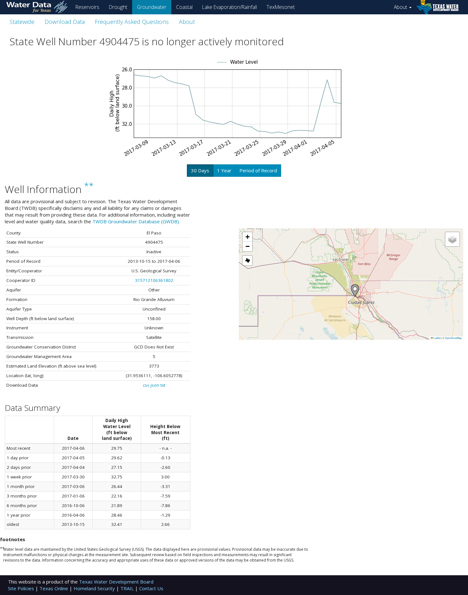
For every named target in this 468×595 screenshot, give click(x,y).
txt (162, 385)
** (89, 186)
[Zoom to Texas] (247, 260)
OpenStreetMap (453, 338)
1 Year (224, 170)
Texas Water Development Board (116, 581)
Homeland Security (95, 588)
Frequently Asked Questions (132, 21)
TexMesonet (280, 7)
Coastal (184, 7)
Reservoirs (87, 7)
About (401, 7)
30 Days (200, 170)
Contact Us (151, 588)
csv (146, 385)
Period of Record (258, 170)
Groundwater (152, 7)
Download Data (65, 21)
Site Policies (21, 588)
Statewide (22, 21)
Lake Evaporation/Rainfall (229, 7)
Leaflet (437, 338)
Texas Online (54, 588)
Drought (118, 7)
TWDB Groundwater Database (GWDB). (136, 221)
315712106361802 (154, 280)
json (155, 385)
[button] (355, 290)
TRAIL (127, 588)
